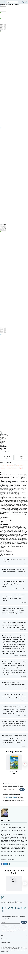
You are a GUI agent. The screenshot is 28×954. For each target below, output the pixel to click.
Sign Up (22, 789)
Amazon (2, 465)
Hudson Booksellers (12, 468)
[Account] (23, 2)
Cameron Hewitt (6, 436)
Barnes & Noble (10, 465)
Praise (1, 555)
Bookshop (3, 468)
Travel (1, 520)
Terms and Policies (5, 942)
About (2, 935)
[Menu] (2, 1)
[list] (14, 382)
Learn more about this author (7, 859)
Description (2, 472)
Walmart (2, 471)
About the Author (4, 524)
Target (20, 468)
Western (10, 520)
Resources (3, 939)
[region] (14, 764)
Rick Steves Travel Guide (5, 523)
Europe (5, 520)
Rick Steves (4, 434)
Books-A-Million (19, 465)
